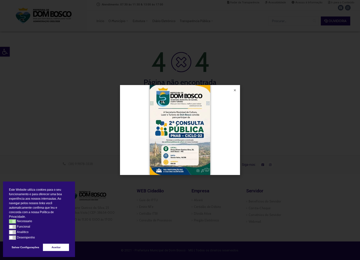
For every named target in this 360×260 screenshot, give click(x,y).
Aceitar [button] (56, 247)
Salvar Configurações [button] (25, 247)
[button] (27, 217)
